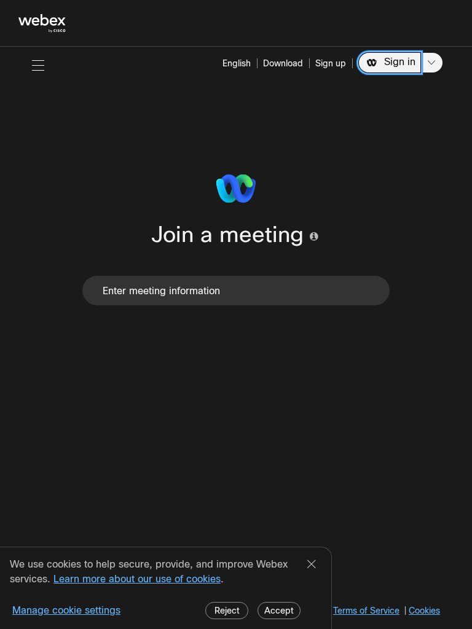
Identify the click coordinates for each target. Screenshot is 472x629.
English (236, 63)
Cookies (424, 610)
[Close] (311, 565)
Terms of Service (366, 610)
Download (283, 63)
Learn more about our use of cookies (137, 579)
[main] (236, 338)
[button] (38, 65)
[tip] (314, 236)
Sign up (330, 63)
